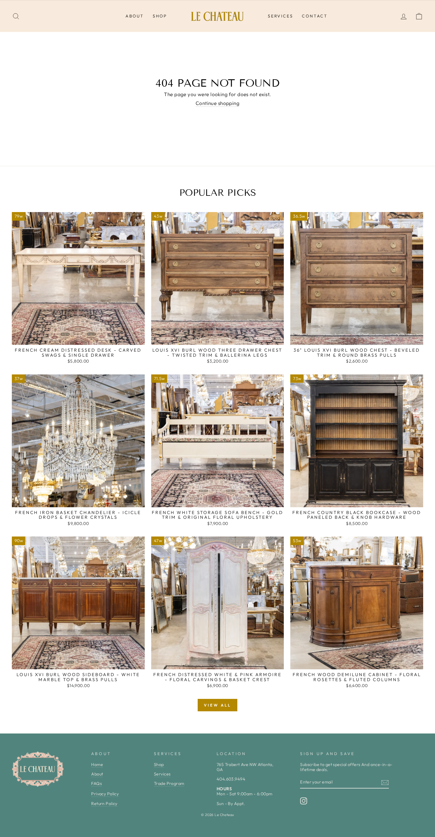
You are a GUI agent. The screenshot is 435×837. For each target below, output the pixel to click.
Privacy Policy (105, 793)
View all (217, 705)
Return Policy (104, 803)
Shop (160, 16)
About (134, 16)
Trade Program (169, 783)
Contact (315, 16)
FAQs (96, 783)
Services (280, 16)
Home (97, 764)
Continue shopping (217, 103)
